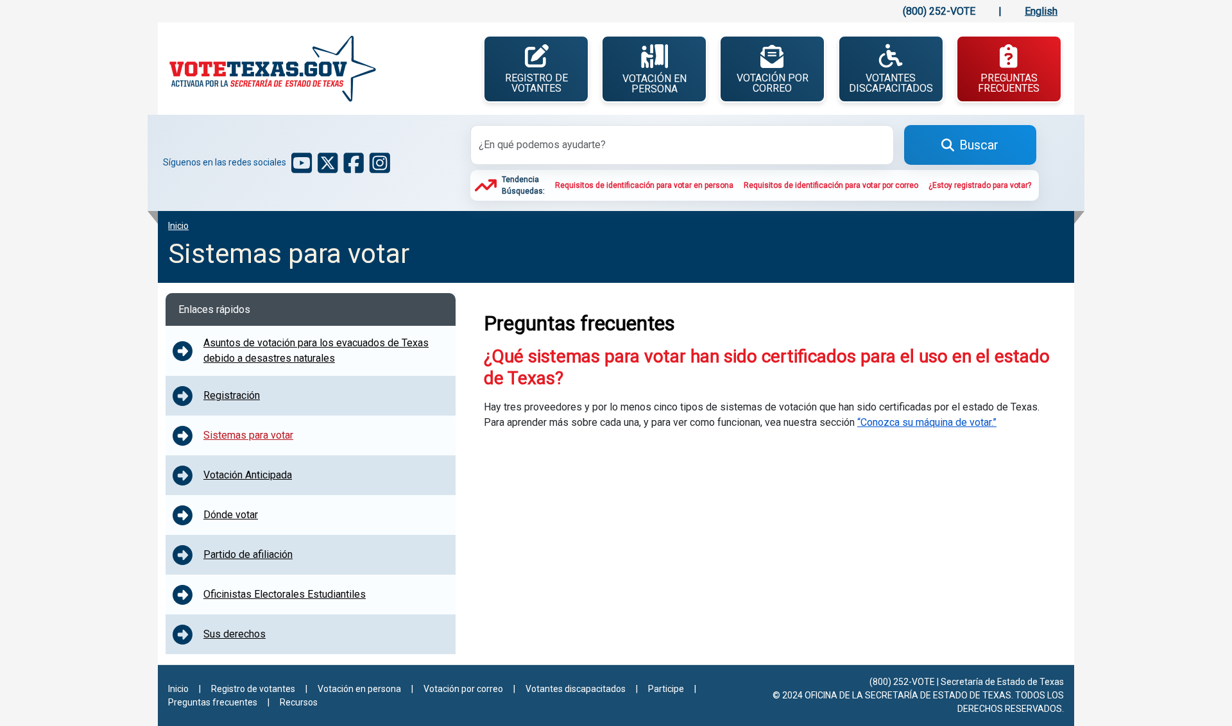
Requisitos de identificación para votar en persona (644, 185)
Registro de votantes (536, 83)
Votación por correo (773, 83)
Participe (666, 689)
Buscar (978, 145)
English (1041, 11)
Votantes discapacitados (891, 83)
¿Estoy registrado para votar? (979, 185)
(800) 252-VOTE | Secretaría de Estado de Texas (966, 682)
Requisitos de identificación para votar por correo (831, 185)
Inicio (178, 689)
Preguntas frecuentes (1009, 83)
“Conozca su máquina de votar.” (927, 422)
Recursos (299, 702)
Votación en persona (654, 83)
